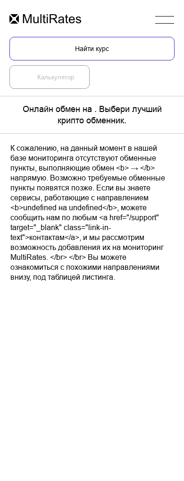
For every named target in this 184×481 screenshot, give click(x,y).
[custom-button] (45, 19)
